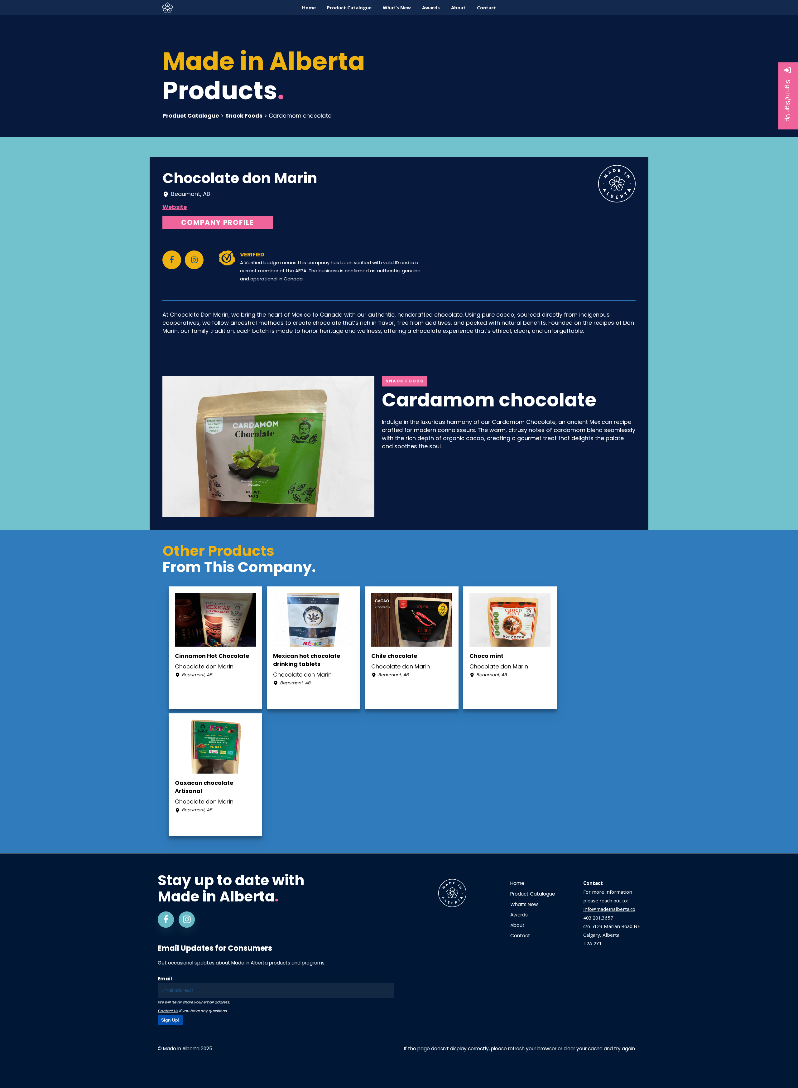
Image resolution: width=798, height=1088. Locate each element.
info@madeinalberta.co (609, 909)
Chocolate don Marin (239, 178)
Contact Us (168, 1010)
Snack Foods (243, 115)
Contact (520, 935)
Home (517, 883)
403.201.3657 (598, 918)
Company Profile (217, 222)
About (517, 925)
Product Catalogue (190, 115)
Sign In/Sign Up (788, 101)
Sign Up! (170, 1020)
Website (174, 207)
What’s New (524, 904)
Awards (519, 914)
